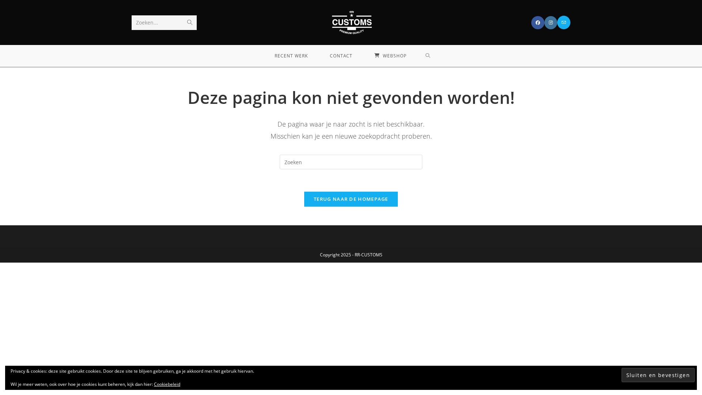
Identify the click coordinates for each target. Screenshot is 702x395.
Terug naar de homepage (351, 199)
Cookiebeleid (167, 384)
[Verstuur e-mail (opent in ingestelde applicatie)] (563, 22)
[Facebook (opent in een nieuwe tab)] (537, 22)
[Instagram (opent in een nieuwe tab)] (550, 22)
